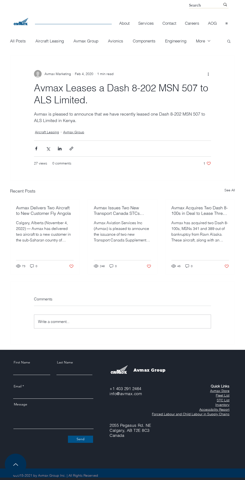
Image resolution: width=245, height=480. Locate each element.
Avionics (115, 40)
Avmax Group (85, 40)
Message (20, 404)
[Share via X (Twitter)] (48, 148)
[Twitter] (13, 240)
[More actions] (208, 74)
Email (18, 386)
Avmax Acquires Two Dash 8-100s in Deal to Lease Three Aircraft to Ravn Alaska (199, 210)
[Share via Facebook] (36, 148)
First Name (22, 362)
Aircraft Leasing (49, 40)
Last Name (65, 362)
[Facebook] (13, 232)
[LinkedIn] (13, 255)
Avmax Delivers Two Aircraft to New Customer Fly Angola (43, 210)
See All (229, 190)
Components (144, 40)
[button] (226, 21)
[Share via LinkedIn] (59, 148)
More (200, 40)
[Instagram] (13, 224)
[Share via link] (71, 148)
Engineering (175, 40)
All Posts (18, 40)
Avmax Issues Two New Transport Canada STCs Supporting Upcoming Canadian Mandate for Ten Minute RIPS (119, 210)
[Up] (15, 464)
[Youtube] (13, 247)
